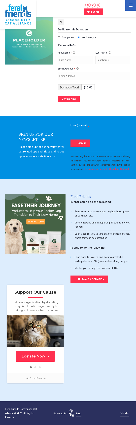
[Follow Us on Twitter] (92, 5)
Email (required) (79, 125)
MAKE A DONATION (92, 279)
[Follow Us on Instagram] (97, 5)
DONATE (95, 12)
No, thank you (89, 37)
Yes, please (68, 37)
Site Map (124, 413)
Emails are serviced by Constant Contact (106, 169)
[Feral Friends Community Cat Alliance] (18, 14)
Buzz (78, 413)
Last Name (102, 52)
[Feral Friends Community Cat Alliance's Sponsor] (35, 223)
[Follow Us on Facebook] (87, 5)
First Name (65, 52)
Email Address (66, 68)
